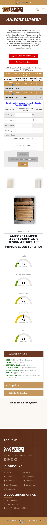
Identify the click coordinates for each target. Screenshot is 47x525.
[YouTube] (9, 459)
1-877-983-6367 (26, 2)
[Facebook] (5, 459)
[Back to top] (42, 512)
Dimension (30, 477)
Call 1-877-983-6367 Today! (24, 56)
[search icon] (38, 10)
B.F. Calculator (11, 485)
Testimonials (11, 489)
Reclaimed (30, 481)
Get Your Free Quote (23, 62)
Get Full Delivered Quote (23, 159)
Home (8, 472)
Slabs (28, 472)
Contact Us (30, 485)
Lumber (9, 477)
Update (23, 154)
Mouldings (10, 481)
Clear (23, 164)
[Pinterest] (15, 459)
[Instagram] (12, 459)
